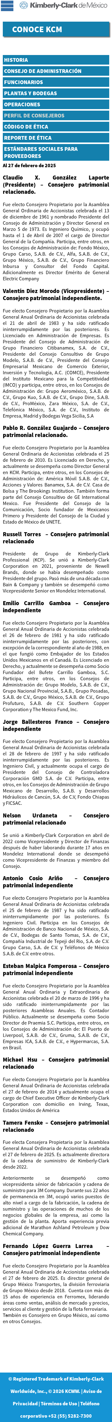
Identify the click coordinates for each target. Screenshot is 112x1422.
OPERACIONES (22, 104)
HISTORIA (16, 59)
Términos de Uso (59, 1403)
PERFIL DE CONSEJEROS (34, 115)
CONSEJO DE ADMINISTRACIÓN (43, 70)
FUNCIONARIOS (23, 82)
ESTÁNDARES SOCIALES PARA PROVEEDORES (41, 152)
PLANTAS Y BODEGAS (30, 93)
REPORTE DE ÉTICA (28, 137)
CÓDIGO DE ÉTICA (26, 126)
